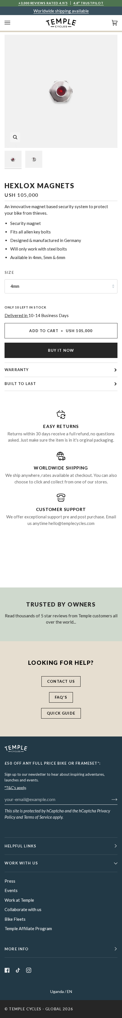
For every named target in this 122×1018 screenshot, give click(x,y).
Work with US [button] (21, 863)
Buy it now (61, 350)
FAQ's (61, 697)
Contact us (61, 681)
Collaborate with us (23, 909)
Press (10, 880)
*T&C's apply (15, 787)
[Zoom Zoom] (61, 91)
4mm (14, 286)
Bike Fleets (15, 919)
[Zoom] (15, 137)
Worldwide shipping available (61, 10)
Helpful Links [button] (20, 846)
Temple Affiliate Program (28, 928)
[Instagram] (28, 970)
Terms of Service (38, 817)
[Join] (109, 799)
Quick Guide (61, 713)
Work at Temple (19, 900)
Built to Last (20, 383)
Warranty (17, 369)
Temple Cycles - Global (35, 1009)
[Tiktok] (17, 970)
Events (11, 890)
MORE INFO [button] (17, 949)
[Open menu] (13, 23)
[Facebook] (7, 970)
